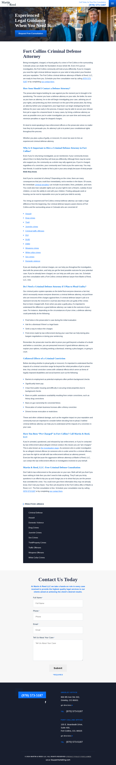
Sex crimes (29, 257)
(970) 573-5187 (97, 5)
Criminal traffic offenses (34, 231)
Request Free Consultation (31, 33)
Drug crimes (30, 218)
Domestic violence (32, 261)
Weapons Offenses (36, 553)
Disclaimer (86, 756)
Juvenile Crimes (35, 533)
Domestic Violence (36, 523)
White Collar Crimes (37, 558)
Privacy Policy (73, 756)
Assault (32, 518)
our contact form (47, 82)
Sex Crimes (33, 538)
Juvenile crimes (31, 227)
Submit (58, 668)
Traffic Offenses (35, 548)
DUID (27, 240)
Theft (27, 222)
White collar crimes (33, 252)
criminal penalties (42, 185)
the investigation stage (50, 448)
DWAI (27, 244)
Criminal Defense (36, 513)
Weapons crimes (32, 248)
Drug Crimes (34, 528)
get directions (66, 705)
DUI (27, 235)
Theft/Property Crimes (37, 543)
